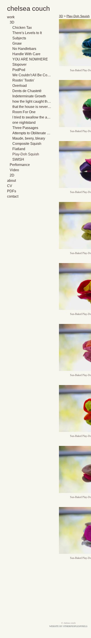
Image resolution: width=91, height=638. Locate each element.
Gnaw (17, 43)
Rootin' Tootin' (23, 80)
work (11, 17)
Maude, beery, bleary (28, 138)
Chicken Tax (22, 27)
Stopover (19, 64)
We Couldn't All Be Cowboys (31, 75)
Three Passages (25, 128)
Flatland (18, 149)
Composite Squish (26, 143)
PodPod (18, 70)
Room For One (24, 112)
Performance (20, 165)
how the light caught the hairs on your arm (31, 101)
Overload (19, 85)
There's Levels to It (27, 33)
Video (14, 170)
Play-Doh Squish (25, 154)
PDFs (11, 191)
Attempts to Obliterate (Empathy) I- (31, 133)
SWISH (18, 159)
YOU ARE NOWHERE (30, 59)
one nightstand (24, 122)
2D (12, 175)
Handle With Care (26, 54)
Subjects (19, 38)
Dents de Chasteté (27, 91)
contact (12, 196)
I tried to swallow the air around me (31, 117)
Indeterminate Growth (29, 96)
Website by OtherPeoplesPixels (68, 626)
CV (9, 186)
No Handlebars (24, 49)
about (11, 180)
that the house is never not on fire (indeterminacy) (31, 107)
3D (12, 22)
